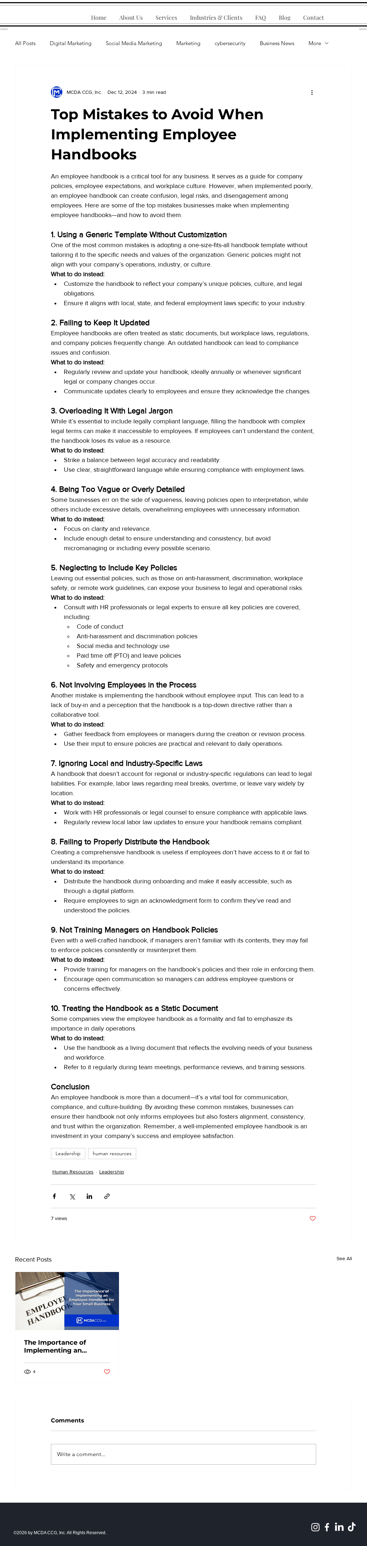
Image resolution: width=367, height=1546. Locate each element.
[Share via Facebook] (54, 1196)
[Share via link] (107, 1196)
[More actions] (312, 92)
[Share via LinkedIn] (89, 1196)
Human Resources (73, 1172)
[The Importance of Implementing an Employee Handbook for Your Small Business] (67, 1301)
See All (344, 1258)
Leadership (68, 1153)
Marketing (188, 43)
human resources (112, 1153)
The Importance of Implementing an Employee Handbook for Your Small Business (65, 1346)
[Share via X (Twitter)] (71, 1196)
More (315, 43)
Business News (277, 43)
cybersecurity (230, 43)
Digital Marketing (70, 43)
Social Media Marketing (134, 43)
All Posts (25, 43)
